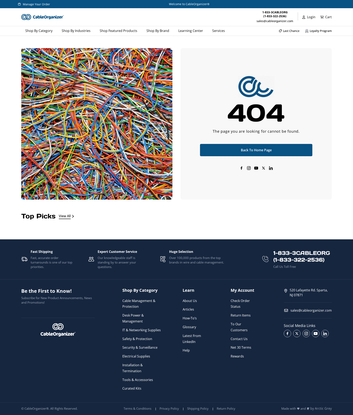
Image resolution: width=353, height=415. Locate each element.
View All (65, 216)
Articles (188, 309)
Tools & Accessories (137, 380)
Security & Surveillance (140, 347)
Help (186, 350)
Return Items (241, 315)
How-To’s (190, 318)
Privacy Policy (169, 408)
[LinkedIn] (271, 168)
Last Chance (291, 31)
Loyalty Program (321, 31)
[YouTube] (256, 168)
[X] (263, 168)
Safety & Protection (137, 339)
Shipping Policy (198, 408)
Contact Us (239, 339)
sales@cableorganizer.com (275, 21)
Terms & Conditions (137, 408)
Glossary (189, 327)
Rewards (237, 356)
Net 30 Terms (241, 347)
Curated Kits (131, 388)
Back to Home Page (256, 150)
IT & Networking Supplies (141, 330)
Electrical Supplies (136, 356)
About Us (190, 301)
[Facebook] (241, 168)
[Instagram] (248, 168)
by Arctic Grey (321, 408)
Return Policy (226, 408)
